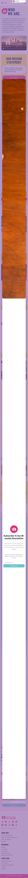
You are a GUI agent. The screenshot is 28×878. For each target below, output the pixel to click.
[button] (22, 109)
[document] (14, 439)
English (17, 1)
